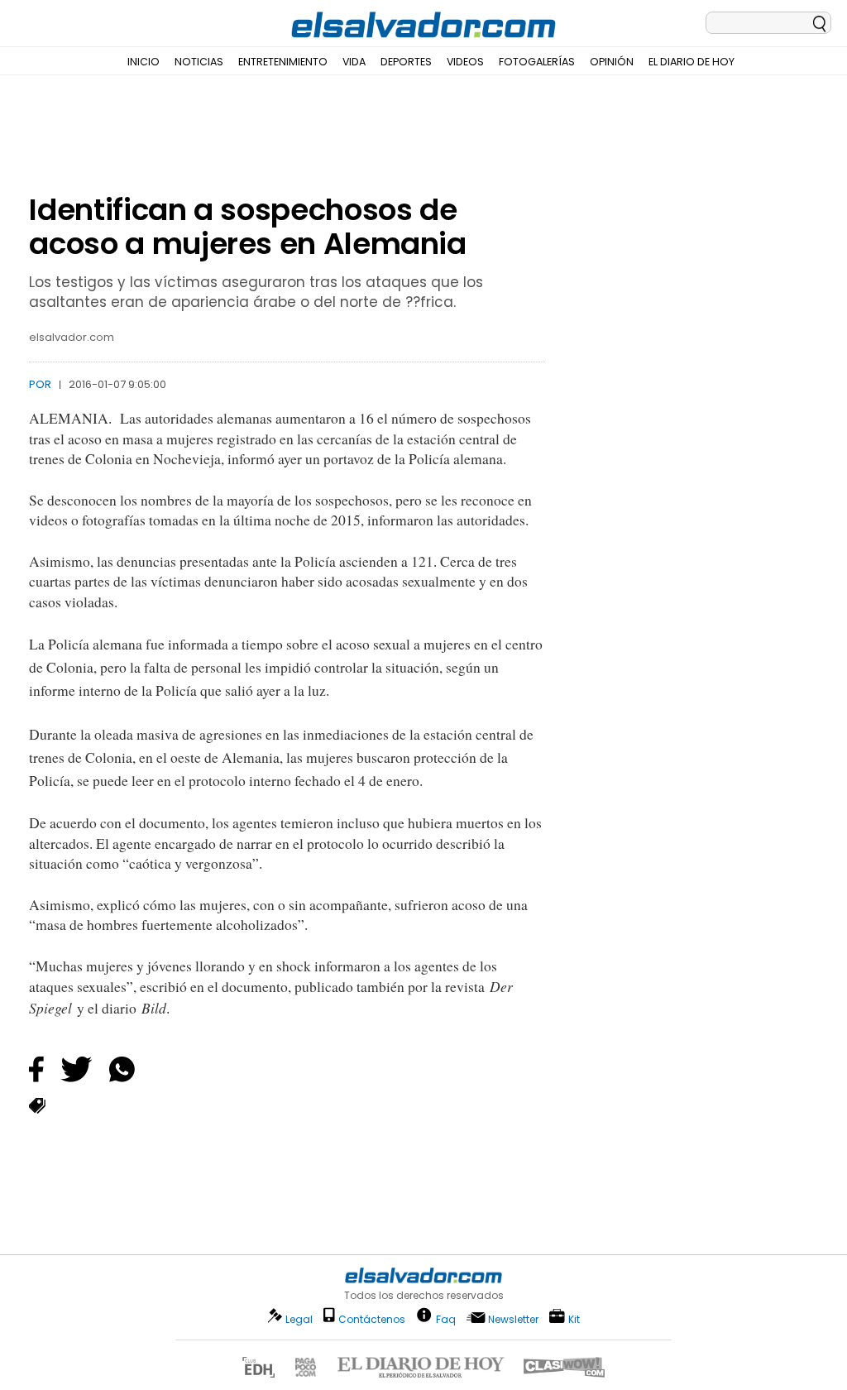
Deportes (406, 62)
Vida (354, 62)
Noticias (199, 62)
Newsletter (513, 1319)
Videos (465, 62)
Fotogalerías (537, 62)
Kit (574, 1318)
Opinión (612, 62)
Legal (299, 1319)
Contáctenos (371, 1319)
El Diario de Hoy (691, 62)
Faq (446, 1318)
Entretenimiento (283, 62)
